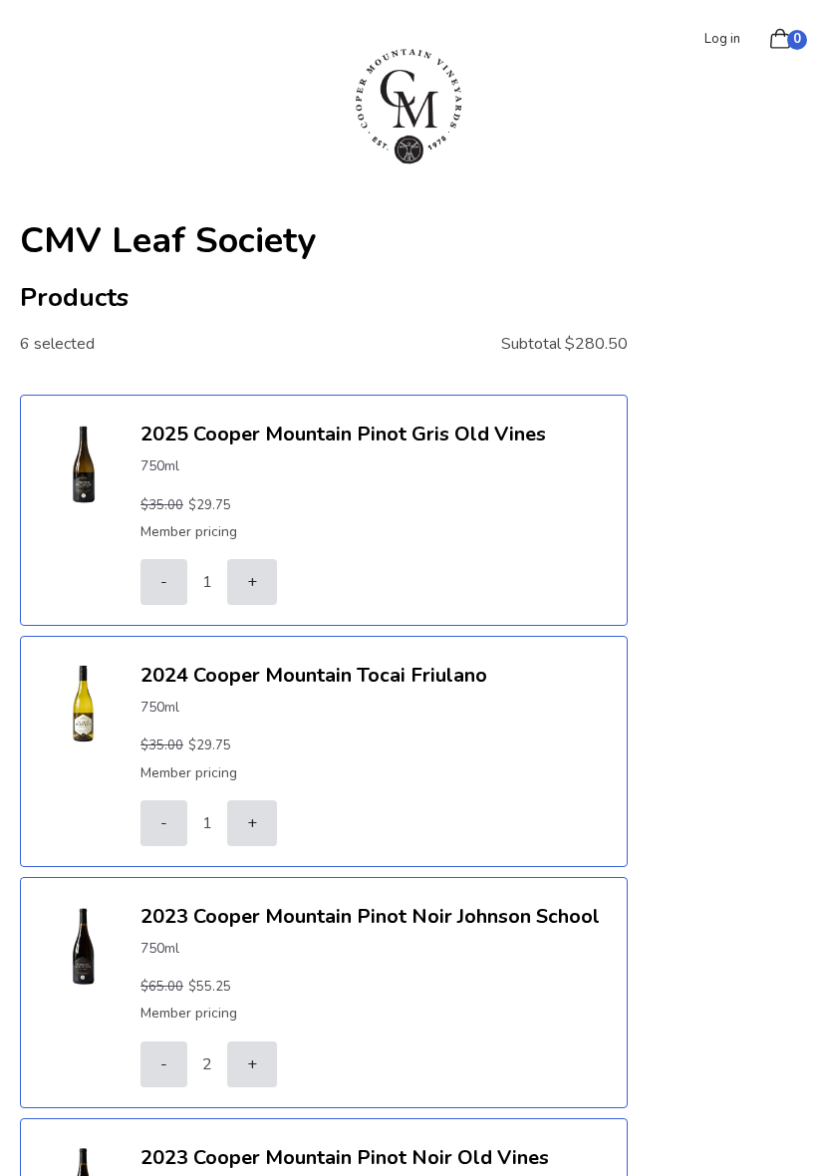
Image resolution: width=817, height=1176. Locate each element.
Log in (722, 39)
